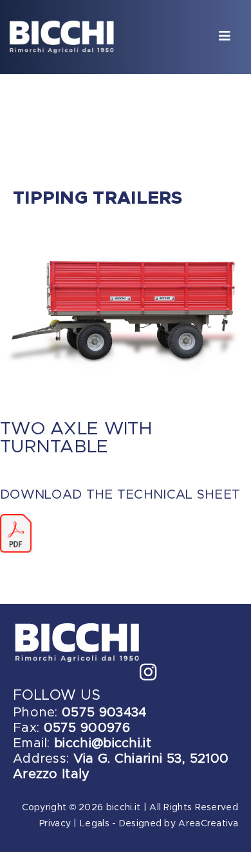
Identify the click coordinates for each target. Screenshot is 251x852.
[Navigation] (224, 37)
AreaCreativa (208, 823)
